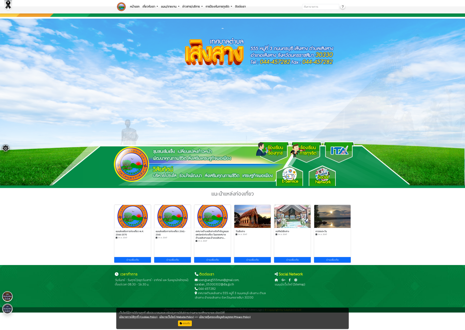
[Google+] (283, 280)
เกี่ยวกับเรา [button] (149, 6)
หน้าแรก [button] (135, 6)
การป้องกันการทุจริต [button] (218, 6)
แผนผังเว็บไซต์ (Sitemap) (290, 284)
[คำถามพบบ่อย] (343, 7)
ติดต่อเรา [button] (240, 6)
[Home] (276, 280)
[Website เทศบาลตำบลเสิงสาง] (295, 280)
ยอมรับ (186, 323)
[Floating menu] (5, 148)
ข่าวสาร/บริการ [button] (191, 6)
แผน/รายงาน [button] (169, 6)
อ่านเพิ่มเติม (132, 260)
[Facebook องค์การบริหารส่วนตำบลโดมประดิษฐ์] (290, 280)
